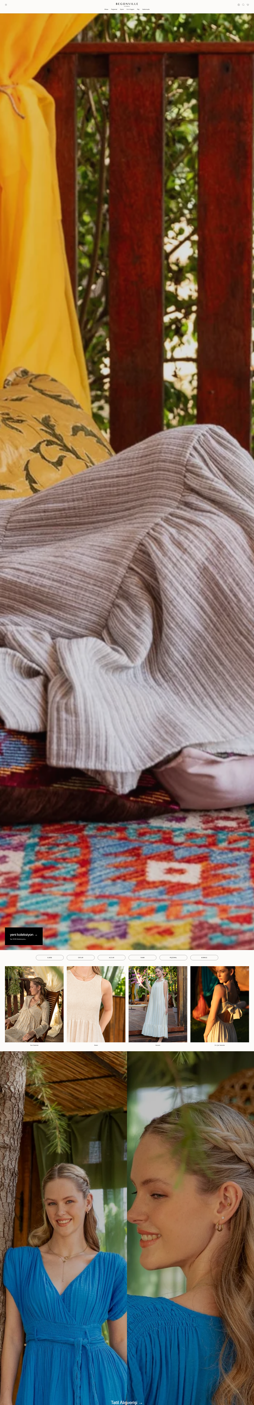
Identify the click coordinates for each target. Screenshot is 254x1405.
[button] (106, 9)
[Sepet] (248, 4)
